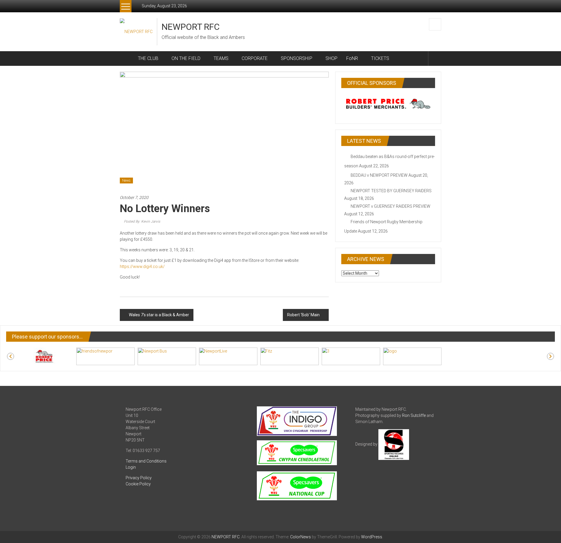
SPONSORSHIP (296, 58)
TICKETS (380, 58)
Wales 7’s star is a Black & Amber (159, 314)
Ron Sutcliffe (414, 415)
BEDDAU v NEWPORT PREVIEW (379, 175)
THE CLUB (148, 58)
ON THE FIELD (186, 58)
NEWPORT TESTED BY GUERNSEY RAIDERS (391, 190)
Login (131, 467)
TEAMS (221, 58)
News (126, 180)
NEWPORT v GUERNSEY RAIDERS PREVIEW (390, 206)
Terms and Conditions (146, 461)
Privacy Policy (139, 477)
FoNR (352, 58)
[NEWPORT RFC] (127, 58)
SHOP (331, 58)
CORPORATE (255, 58)
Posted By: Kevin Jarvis (142, 221)
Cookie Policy (138, 484)
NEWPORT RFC (191, 27)
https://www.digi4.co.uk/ (142, 266)
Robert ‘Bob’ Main (303, 314)
